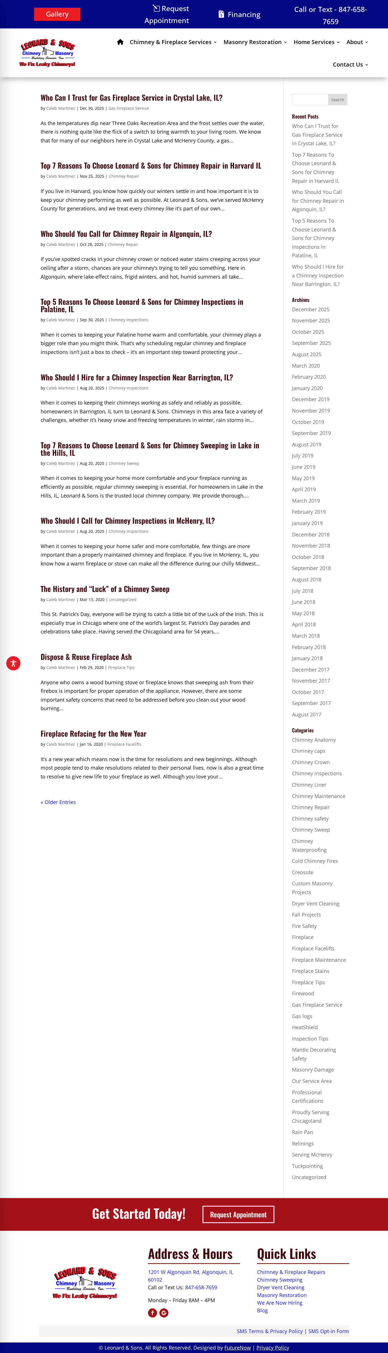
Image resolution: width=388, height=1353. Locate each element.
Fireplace (303, 937)
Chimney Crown (311, 762)
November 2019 (311, 410)
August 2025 (306, 354)
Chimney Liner (309, 784)
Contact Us (348, 64)
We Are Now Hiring (280, 1302)
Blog (262, 1310)
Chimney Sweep (124, 463)
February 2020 (309, 376)
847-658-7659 (201, 1287)
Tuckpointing (307, 1166)
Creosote (302, 872)
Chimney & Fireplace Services (171, 42)
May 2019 (303, 478)
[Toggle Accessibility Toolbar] (13, 663)
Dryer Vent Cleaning (315, 903)
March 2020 (306, 365)
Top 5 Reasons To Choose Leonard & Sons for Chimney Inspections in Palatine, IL (142, 305)
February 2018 (309, 647)
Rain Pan (302, 1132)
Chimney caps (309, 750)
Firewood (303, 993)
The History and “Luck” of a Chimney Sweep (105, 588)
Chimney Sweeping (280, 1279)
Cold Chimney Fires (315, 860)
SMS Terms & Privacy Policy (270, 1331)
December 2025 (310, 309)
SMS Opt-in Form (328, 1331)
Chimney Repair (124, 176)
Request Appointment (167, 14)
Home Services (314, 42)
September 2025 (311, 342)
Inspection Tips (310, 1038)
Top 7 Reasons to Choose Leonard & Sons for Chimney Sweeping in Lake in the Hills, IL (150, 449)
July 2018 (302, 590)
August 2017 (306, 714)
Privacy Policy (272, 1347)
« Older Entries (58, 802)
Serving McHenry (312, 1154)
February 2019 (309, 511)
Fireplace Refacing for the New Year (94, 733)
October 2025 (308, 331)
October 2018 (308, 557)
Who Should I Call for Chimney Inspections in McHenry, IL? (128, 520)
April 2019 (304, 489)
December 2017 (310, 669)
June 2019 (303, 466)
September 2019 (311, 433)
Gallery (57, 13)
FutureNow (237, 1347)
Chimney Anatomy (314, 739)
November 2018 (311, 545)
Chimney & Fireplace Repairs (291, 1272)
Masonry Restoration (253, 42)
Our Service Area (312, 1081)
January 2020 (307, 388)
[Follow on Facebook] (152, 1312)
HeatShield (305, 1027)
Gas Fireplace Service (129, 108)
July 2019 (302, 455)
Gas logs (302, 1016)
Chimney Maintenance (318, 796)
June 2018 (303, 601)
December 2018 (310, 534)
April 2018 (304, 624)
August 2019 (306, 444)
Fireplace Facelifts (124, 744)
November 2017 (311, 680)
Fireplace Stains (310, 970)
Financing (244, 14)
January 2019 (307, 523)
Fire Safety (304, 926)
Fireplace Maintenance (319, 959)
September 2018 (311, 568)
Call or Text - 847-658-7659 (330, 15)
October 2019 (308, 421)
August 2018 (306, 579)
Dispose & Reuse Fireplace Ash (86, 656)
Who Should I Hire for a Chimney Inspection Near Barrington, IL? (137, 377)
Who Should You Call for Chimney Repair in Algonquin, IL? (126, 233)
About (355, 42)
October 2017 (308, 692)
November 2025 (311, 320)
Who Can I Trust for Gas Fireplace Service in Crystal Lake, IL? (132, 97)
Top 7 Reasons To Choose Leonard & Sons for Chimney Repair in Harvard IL (151, 165)
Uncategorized (123, 599)
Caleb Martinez (60, 108)
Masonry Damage (313, 1069)
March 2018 (306, 635)
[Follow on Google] (163, 1312)
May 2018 (303, 613)
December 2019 (310, 399)
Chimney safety (310, 818)
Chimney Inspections (128, 319)
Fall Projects (306, 914)
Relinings (303, 1143)
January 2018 (307, 658)
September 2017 (311, 703)
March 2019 (306, 500)
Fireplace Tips (121, 667)
